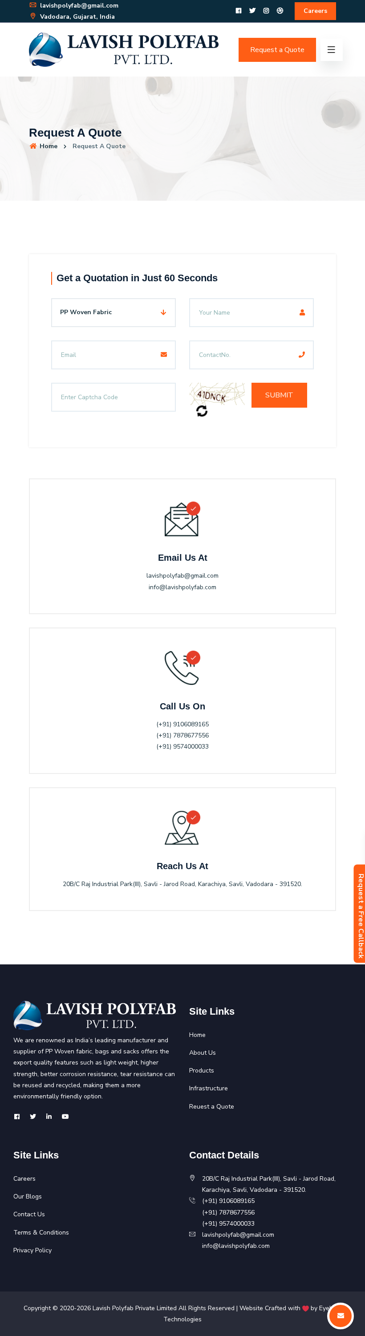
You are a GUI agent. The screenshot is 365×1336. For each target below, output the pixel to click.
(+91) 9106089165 (182, 724)
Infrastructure (208, 1088)
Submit (279, 395)
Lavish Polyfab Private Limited (135, 1308)
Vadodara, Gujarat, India (76, 16)
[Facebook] (238, 11)
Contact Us (29, 1214)
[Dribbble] (280, 11)
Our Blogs (27, 1196)
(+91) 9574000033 (182, 746)
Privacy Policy (32, 1250)
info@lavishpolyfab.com (182, 587)
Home (47, 146)
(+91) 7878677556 (182, 735)
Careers (315, 11)
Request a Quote (277, 50)
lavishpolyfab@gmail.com (78, 5)
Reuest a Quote (211, 1106)
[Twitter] (252, 11)
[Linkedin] (49, 1117)
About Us (202, 1053)
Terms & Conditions (41, 1232)
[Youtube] (65, 1117)
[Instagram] (266, 11)
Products (201, 1070)
